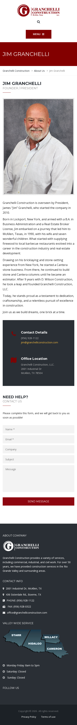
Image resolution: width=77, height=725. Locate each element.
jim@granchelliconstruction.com (39, 342)
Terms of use (48, 716)
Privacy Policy (28, 716)
